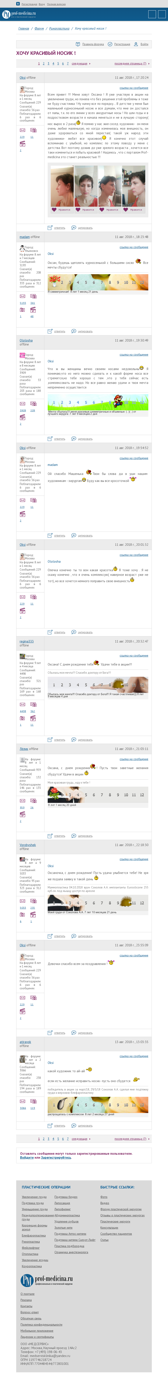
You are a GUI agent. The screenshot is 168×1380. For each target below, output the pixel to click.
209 (32, 410)
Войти (144, 44)
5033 (23, 907)
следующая (79, 63)
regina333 (27, 641)
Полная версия (56, 4)
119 (32, 1108)
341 (32, 302)
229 (22, 136)
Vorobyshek (28, 845)
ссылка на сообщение (134, 88)
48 (31, 316)
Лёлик (24, 749)
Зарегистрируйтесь (56, 1157)
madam (25, 237)
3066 (23, 1108)
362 (32, 711)
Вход (42, 4)
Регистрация (29, 4)
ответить (59, 228)
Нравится (64, 209)
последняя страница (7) (130, 63)
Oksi (23, 77)
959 (22, 807)
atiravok (25, 1042)
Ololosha (26, 340)
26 (31, 807)
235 (32, 907)
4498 (23, 711)
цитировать (85, 228)
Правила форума (93, 44)
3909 (23, 410)
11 (31, 136)
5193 (23, 302)
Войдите (27, 1157)
